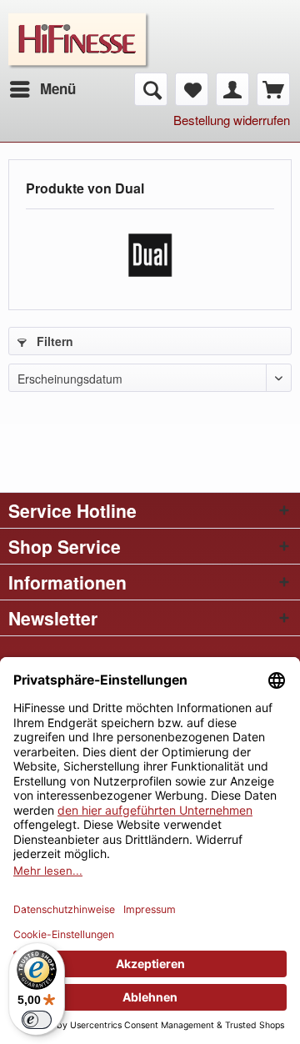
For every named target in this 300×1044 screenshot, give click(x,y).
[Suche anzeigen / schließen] (151, 89)
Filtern (53, 341)
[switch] (37, 1020)
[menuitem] (42, 89)
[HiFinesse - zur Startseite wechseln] (79, 23)
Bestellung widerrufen (231, 119)
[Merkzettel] (191, 89)
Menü (58, 88)
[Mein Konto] (232, 89)
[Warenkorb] (273, 89)
